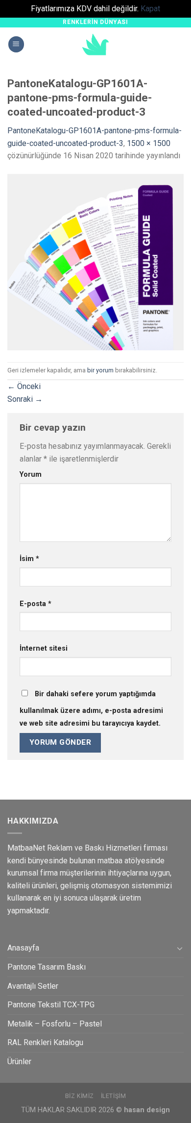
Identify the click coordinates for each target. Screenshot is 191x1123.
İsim (29, 559)
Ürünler (19, 1061)
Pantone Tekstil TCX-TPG (51, 1004)
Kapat (150, 8)
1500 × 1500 (148, 143)
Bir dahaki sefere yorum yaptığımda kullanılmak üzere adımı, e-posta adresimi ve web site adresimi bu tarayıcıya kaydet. (91, 709)
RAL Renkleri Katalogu (45, 1042)
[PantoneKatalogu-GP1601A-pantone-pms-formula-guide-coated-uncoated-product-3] (95, 261)
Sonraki (25, 399)
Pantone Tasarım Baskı (46, 967)
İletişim (113, 1096)
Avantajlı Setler (32, 986)
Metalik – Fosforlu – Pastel (54, 1023)
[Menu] (16, 44)
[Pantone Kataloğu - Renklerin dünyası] (95, 44)
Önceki (24, 386)
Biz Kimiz (80, 1096)
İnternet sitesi (44, 648)
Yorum (31, 474)
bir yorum (100, 370)
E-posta (35, 604)
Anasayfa (23, 947)
